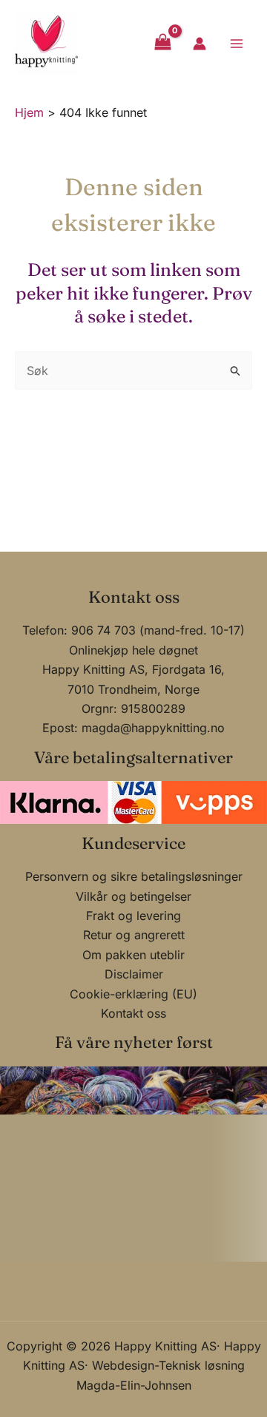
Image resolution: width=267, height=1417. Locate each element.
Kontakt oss (133, 1013)
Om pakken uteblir (133, 954)
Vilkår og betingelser (133, 896)
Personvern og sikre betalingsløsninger (134, 876)
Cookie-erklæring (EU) (133, 994)
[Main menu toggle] (236, 42)
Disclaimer (134, 974)
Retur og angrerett (134, 934)
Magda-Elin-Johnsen (133, 1385)
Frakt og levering (133, 915)
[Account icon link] (199, 43)
